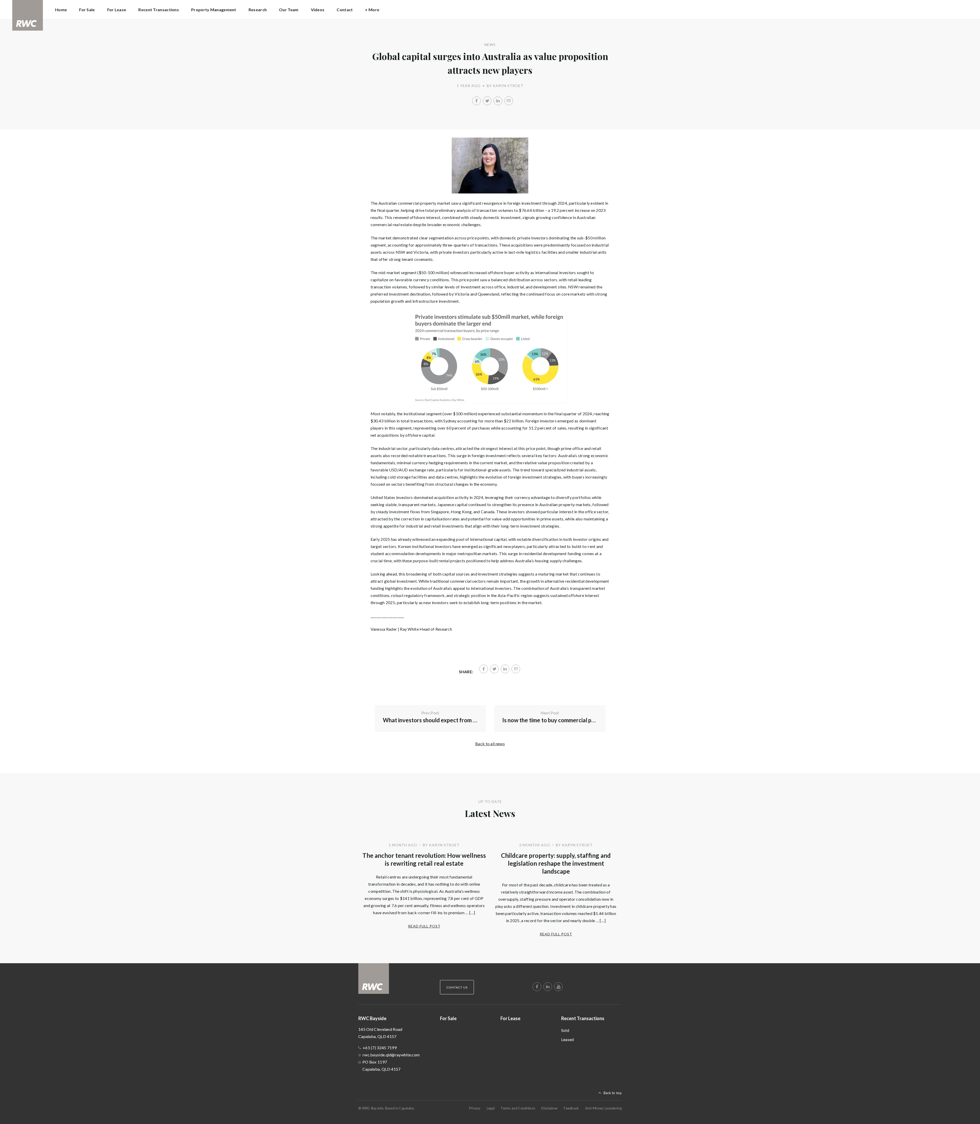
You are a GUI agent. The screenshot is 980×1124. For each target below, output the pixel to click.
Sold (565, 1030)
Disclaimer (549, 1108)
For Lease (116, 9)
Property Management (213, 9)
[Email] (508, 100)
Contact (345, 9)
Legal (491, 1108)
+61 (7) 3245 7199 (380, 1047)
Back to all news (490, 743)
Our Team (288, 9)
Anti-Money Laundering (603, 1108)
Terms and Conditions (518, 1108)
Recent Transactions (582, 1018)
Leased (567, 1039)
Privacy (475, 1108)
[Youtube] (558, 986)
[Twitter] (487, 100)
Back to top (613, 1093)
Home (61, 9)
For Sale (87, 9)
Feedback (571, 1108)
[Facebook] (476, 100)
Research (258, 9)
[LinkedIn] (498, 100)
